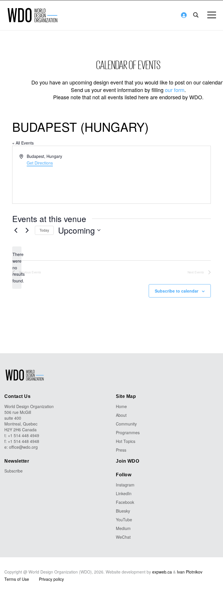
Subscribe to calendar (176, 291)
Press (121, 450)
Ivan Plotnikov (189, 572)
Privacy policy (51, 579)
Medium (123, 528)
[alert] (16, 267)
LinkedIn (124, 493)
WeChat (123, 537)
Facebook (125, 502)
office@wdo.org (23, 447)
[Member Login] (184, 15)
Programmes (128, 432)
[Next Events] (27, 230)
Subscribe (13, 471)
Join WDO (127, 461)
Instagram (125, 485)
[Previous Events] (15, 230)
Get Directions (40, 163)
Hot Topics (125, 441)
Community (126, 424)
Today (44, 230)
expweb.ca (162, 572)
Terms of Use (16, 579)
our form (174, 89)
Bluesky (123, 511)
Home (121, 406)
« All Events (23, 143)
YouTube (124, 519)
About (121, 415)
